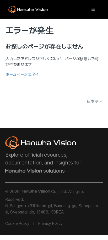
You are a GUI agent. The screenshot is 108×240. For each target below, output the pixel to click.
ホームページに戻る (22, 74)
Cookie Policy (17, 223)
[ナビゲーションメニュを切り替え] (93, 9)
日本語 (93, 101)
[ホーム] (28, 9)
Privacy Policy (50, 223)
